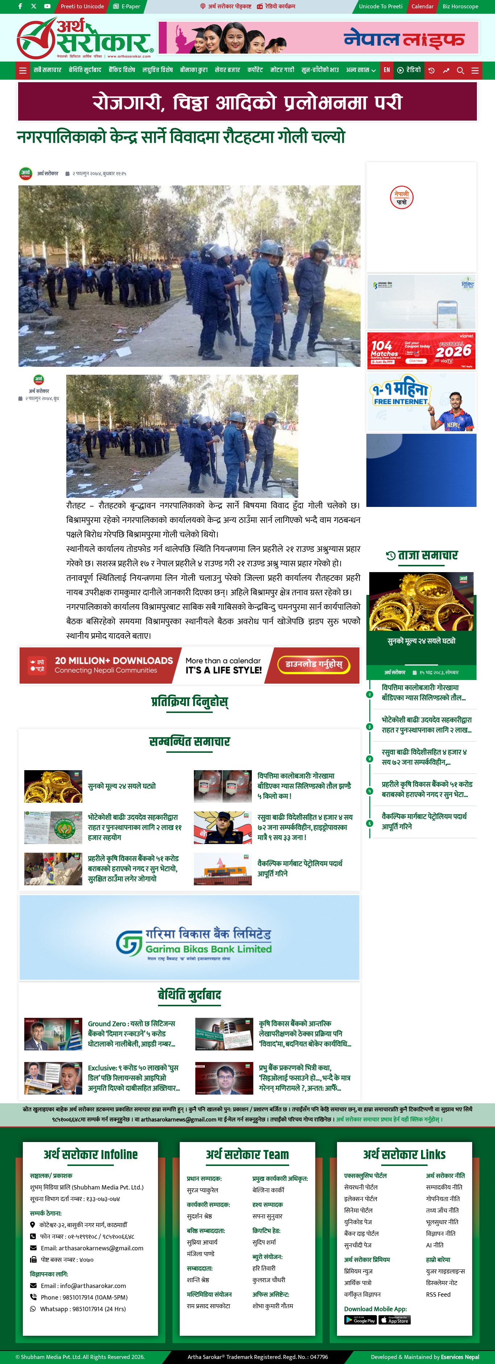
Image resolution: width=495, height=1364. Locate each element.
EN (387, 70)
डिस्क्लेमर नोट (441, 1283)
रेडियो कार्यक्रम (280, 7)
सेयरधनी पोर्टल (361, 1187)
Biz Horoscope (460, 7)
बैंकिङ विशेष (122, 70)
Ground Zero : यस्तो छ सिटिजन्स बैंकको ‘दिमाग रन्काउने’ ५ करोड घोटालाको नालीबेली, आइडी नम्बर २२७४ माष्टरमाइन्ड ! (131, 1034)
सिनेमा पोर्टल (358, 1210)
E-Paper (131, 7)
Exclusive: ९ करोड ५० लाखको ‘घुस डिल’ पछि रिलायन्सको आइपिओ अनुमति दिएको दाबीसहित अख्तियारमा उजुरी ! (135, 1078)
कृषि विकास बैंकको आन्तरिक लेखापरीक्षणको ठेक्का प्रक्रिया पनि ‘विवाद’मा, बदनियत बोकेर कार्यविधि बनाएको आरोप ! (303, 1034)
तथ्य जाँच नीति (442, 1210)
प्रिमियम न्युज (358, 1271)
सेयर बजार (227, 70)
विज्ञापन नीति (441, 1234)
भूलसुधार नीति (442, 1222)
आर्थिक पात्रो (357, 1283)
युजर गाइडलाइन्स (445, 1271)
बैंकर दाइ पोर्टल (361, 1234)
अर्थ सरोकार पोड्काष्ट (229, 7)
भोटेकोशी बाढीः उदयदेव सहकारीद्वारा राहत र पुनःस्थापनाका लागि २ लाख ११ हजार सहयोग (135, 828)
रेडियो (414, 70)
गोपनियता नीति (443, 1199)
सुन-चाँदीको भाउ (320, 70)
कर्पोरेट (255, 70)
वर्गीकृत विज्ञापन (362, 1294)
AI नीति (435, 1245)
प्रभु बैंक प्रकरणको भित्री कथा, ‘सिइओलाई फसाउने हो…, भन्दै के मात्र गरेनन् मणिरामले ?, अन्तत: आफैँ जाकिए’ (304, 1078)
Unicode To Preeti (381, 7)
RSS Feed (438, 1294)
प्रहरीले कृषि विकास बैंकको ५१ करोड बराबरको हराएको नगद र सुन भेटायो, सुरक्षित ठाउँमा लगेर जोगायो (133, 869)
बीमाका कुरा (194, 70)
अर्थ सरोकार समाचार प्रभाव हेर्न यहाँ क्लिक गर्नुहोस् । (389, 1120)
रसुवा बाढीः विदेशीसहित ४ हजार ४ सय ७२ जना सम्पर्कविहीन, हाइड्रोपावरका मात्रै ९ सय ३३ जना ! (305, 828)
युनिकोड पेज (358, 1222)
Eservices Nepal (460, 1357)
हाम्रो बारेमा (438, 1260)
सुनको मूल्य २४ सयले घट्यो (122, 786)
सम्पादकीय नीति (444, 1187)
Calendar (423, 7)
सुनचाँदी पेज (357, 1245)
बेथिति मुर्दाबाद (85, 70)
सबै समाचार (48, 70)
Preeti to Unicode (82, 7)
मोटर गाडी (282, 70)
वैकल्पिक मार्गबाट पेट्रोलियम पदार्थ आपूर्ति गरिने (300, 869)
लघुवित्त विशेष (157, 70)
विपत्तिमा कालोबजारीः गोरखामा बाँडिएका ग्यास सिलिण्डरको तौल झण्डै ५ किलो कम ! (304, 786)
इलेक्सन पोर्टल (360, 1199)
